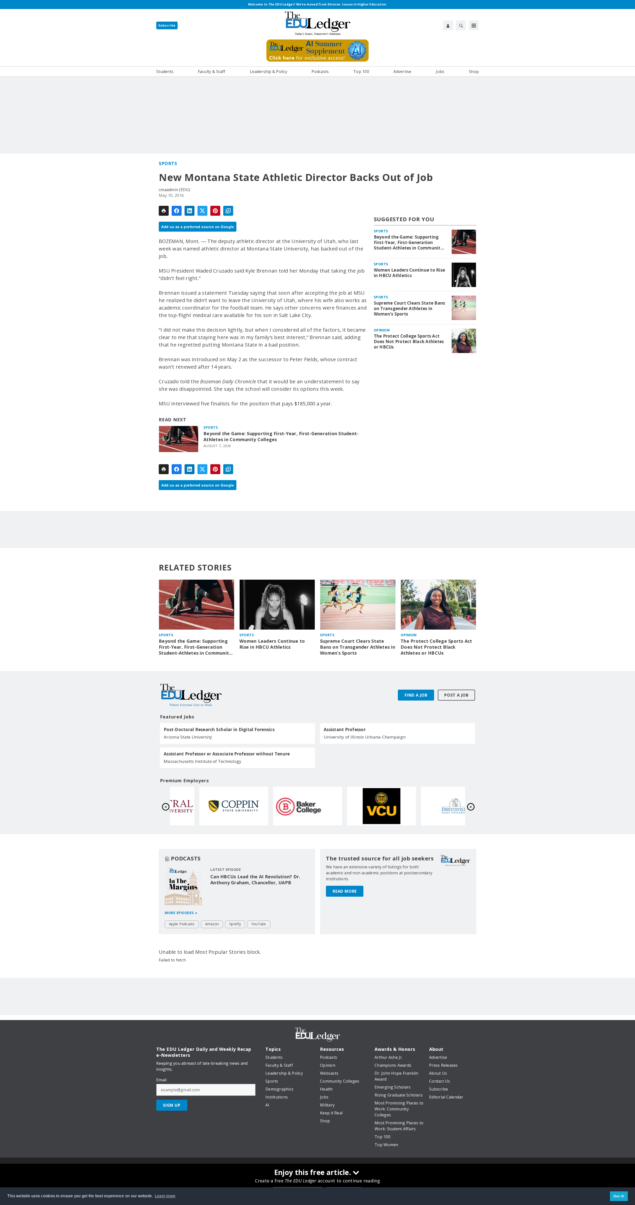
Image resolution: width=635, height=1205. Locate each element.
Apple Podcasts (182, 923)
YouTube (258, 923)
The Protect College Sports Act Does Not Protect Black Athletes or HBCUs (409, 341)
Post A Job (456, 695)
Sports (168, 163)
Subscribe (167, 25)
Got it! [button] (619, 1196)
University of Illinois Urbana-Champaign (365, 737)
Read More (345, 891)
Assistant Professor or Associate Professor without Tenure (227, 754)
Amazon (212, 923)
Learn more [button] (165, 1196)
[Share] (177, 211)
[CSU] (206, 806)
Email (161, 1080)
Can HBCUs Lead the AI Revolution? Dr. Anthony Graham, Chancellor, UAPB (255, 880)
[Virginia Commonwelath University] (354, 806)
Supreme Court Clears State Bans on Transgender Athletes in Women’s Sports (409, 308)
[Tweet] (202, 211)
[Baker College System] (280, 806)
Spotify (235, 923)
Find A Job (416, 695)
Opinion (382, 330)
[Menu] (474, 25)
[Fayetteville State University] (428, 806)
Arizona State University (188, 737)
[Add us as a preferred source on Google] (228, 211)
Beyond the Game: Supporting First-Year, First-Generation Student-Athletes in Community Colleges (280, 436)
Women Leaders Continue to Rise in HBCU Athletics (409, 272)
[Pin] (215, 211)
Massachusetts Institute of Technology (202, 761)
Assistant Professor (345, 729)
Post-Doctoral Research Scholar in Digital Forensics (219, 729)
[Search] (461, 25)
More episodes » (181, 912)
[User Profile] (448, 25)
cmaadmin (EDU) (174, 189)
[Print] (164, 211)
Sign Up (172, 1105)
